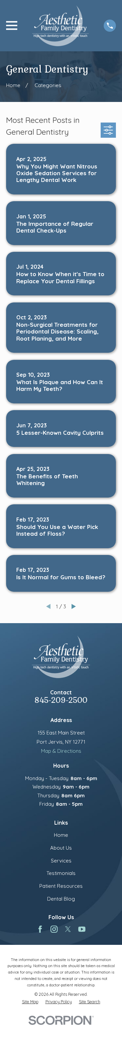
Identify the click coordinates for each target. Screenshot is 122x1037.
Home (61, 835)
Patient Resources (61, 886)
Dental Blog (61, 899)
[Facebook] (40, 929)
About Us (61, 848)
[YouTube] (81, 929)
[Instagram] (54, 929)
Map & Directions (61, 751)
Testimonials (61, 873)
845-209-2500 (61, 700)
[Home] (60, 25)
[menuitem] (30, 1001)
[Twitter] (68, 929)
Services (61, 860)
